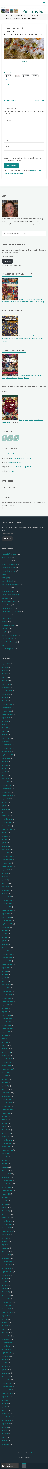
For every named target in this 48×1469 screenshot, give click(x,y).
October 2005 (6, 1390)
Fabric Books (6, 598)
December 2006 (7, 1343)
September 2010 (7, 1191)
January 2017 (6, 951)
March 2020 (5, 883)
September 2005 (7, 1393)
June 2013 (5, 1079)
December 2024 (7, 704)
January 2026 (6, 687)
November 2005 (7, 1387)
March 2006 (5, 1373)
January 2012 (6, 1137)
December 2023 (7, 745)
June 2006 (5, 1363)
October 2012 (6, 1106)
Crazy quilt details (8, 581)
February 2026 (6, 684)
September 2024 (7, 714)
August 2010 (6, 1194)
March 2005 (5, 1410)
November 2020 (7, 860)
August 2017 (6, 927)
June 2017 (5, 934)
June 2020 (5, 876)
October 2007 (6, 1309)
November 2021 (7, 822)
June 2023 (5, 765)
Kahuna (23, 1453)
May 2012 (5, 1123)
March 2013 (5, 1089)
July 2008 (5, 1278)
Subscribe (7, 261)
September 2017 (7, 924)
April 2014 (5, 1045)
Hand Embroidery (7, 608)
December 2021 (7, 819)
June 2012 (5, 1120)
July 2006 (5, 1360)
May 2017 (5, 937)
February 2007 (6, 1336)
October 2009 (6, 1228)
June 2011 (5, 1160)
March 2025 (5, 701)
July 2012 (5, 1116)
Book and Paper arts (8, 571)
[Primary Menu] (44, 2)
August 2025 (6, 694)
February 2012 (6, 1133)
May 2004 (5, 1434)
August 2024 (6, 718)
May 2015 (5, 1012)
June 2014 (5, 1039)
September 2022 (7, 795)
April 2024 (5, 731)
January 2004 (6, 1444)
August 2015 (6, 1005)
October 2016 (6, 961)
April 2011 (5, 1167)
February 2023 (6, 779)
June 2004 (5, 1430)
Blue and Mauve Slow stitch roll (18, 454)
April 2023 (5, 772)
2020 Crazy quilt (7, 557)
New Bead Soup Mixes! (15, 462)
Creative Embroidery (8, 591)
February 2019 (6, 897)
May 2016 (5, 974)
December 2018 (7, 900)
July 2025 (5, 697)
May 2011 (5, 1164)
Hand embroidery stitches (10, 611)
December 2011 (7, 1140)
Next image (39, 100)
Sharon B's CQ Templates (10, 635)
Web (3, 645)
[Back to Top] (24, 1465)
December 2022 (7, 785)
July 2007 (5, 1319)
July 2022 (5, 802)
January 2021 (6, 853)
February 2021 (6, 850)
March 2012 (5, 1130)
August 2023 (6, 758)
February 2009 (6, 1255)
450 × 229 (8, 32)
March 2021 (5, 846)
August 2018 (6, 914)
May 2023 (5, 768)
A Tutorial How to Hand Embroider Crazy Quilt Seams (24, 34)
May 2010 (5, 1204)
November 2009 (7, 1224)
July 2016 (5, 971)
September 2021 (7, 829)
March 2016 (5, 981)
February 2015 (6, 1015)
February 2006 (6, 1376)
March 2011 (5, 1170)
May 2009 (5, 1245)
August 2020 (6, 870)
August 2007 (6, 1316)
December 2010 (7, 1181)
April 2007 (5, 1329)
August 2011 (6, 1153)
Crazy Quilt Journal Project (10, 585)
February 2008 (6, 1295)
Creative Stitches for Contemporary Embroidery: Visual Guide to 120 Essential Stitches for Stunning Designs (22, 338)
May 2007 (5, 1326)
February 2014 (6, 1052)
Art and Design (6, 561)
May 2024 (5, 728)
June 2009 (5, 1241)
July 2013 (5, 1076)
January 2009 (6, 1258)
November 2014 (7, 1022)
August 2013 (6, 1072)
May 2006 (5, 1366)
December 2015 (7, 991)
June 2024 (5, 724)
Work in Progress (7, 649)
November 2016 (7, 958)
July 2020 (5, 873)
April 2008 (5, 1289)
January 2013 (6, 1096)
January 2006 (6, 1380)
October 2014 (6, 1025)
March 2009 (5, 1251)
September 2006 (7, 1353)
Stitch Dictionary (7, 638)
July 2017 (5, 931)
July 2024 (5, 721)
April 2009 (5, 1248)
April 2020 (5, 880)
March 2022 (5, 809)
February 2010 (6, 1214)
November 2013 (7, 1062)
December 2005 (7, 1383)
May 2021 (5, 839)
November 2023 (7, 748)
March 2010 (5, 1211)
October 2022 (6, 792)
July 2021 (5, 833)
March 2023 (5, 775)
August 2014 (6, 1032)
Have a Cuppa (6, 615)
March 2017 (5, 944)
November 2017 (7, 920)
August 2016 (6, 968)
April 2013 (5, 1086)
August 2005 (6, 1397)
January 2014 (6, 1056)
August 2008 (6, 1275)
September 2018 (7, 910)
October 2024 (6, 711)
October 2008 (6, 1268)
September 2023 (7, 755)
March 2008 (5, 1292)
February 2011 (6, 1174)
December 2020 (7, 856)
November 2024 (7, 708)
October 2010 (6, 1187)
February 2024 (6, 738)
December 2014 (7, 1018)
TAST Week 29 (12, 471)
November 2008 (7, 1265)
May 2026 (5, 674)
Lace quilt (5, 622)
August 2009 (6, 1234)
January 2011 (6, 1177)
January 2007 (6, 1339)
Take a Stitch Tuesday (9, 642)
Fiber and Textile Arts (9, 601)
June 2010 (5, 1201)
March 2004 (5, 1441)
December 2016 (7, 954)
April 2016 (5, 978)
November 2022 (7, 789)
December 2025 (7, 691)
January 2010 (6, 1218)
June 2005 (5, 1400)
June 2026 (5, 670)
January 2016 (6, 988)
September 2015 (7, 1001)
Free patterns (6, 605)
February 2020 (6, 887)
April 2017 (5, 941)
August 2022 (6, 799)
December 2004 (7, 1417)
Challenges (5, 578)
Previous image (10, 100)
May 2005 (5, 1403)
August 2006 (6, 1356)
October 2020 (6, 863)
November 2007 (7, 1305)
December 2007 (7, 1302)
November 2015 (7, 995)
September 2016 (7, 964)
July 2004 (5, 1427)
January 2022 (6, 816)
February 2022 (6, 812)
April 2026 (5, 677)
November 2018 (7, 903)
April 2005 (5, 1407)
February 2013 (6, 1093)
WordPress (31, 1453)
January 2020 (6, 890)
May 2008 (5, 1285)
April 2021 (5, 843)
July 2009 (5, 1238)
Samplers (5, 632)
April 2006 (5, 1370)
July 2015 (5, 1008)
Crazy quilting (15, 16)
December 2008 (7, 1262)
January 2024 (6, 741)
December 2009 (7, 1221)
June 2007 (5, 1322)
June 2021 (5, 836)
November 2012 (7, 1103)
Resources (5, 628)
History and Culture (8, 618)
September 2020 (7, 866)
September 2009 (7, 1231)
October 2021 (6, 826)
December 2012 (7, 1099)
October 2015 (6, 998)
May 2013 (5, 1083)
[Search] (4, 233)
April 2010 (5, 1207)
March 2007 (5, 1332)
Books (4, 574)
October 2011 (6, 1147)
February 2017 (6, 947)
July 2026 (5, 667)
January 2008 (6, 1299)
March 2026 (5, 681)
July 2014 (5, 1035)
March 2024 (5, 735)
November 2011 (7, 1143)
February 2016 (6, 985)
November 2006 (7, 1346)
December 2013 (7, 1059)
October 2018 (6, 907)
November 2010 (7, 1184)
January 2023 (6, 782)
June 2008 (5, 1282)
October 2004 (6, 1420)
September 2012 (7, 1110)
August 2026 (6, 664)
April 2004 (5, 1437)
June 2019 (5, 893)
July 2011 (5, 1157)
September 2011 (7, 1150)
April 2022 (5, 806)
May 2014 (5, 1042)
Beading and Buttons (8, 568)
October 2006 (6, 1349)
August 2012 (6, 1113)
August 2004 (6, 1424)
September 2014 (7, 1028)
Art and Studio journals (9, 564)
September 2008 (7, 1272)
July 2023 (5, 762)
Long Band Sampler (8, 625)
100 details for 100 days (9, 554)
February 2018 (6, 917)
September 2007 (7, 1312)
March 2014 (5, 1049)
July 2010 (5, 1197)
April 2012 (5, 1126)
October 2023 (6, 752)
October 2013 (6, 1066)
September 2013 (7, 1069)
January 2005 (6, 1414)
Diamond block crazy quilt (10, 595)
